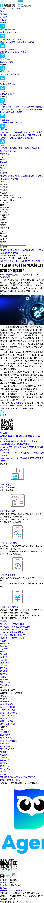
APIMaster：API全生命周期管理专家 (15, 629)
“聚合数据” (19, 403)
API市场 (3, 14)
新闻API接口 (5, 735)
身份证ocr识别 (6, 718)
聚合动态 (4, 162)
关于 (2, 157)
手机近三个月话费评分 (9, 607)
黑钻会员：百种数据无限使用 (12, 638)
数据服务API (5, 755)
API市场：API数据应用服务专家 (13, 624)
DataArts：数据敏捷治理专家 (12, 632)
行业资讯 (4, 261)
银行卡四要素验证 (7, 707)
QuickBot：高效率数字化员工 (12, 635)
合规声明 (4, 674)
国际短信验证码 (6, 721)
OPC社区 (4, 17)
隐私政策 (4, 671)
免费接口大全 (5, 760)
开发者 (3, 641)
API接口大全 (5, 769)
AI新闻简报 (26, 176)
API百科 (3, 168)
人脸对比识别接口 (7, 715)
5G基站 (11, 176)
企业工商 (12, 436)
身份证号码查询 (6, 738)
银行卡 (34, 176)
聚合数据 (10, 275)
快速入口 (4, 677)
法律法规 (4, 665)
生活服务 (4, 436)
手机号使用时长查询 (8, 713)
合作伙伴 (4, 165)
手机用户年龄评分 (7, 575)
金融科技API (5, 766)
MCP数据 (4, 679)
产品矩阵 (4, 20)
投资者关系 (4, 154)
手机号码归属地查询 (8, 741)
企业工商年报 (5, 484)
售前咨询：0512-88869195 (12, 890)
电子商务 (36, 436)
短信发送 (4, 176)
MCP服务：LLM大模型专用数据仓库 (15, 627)
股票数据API (5, 746)
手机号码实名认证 (7, 710)
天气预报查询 (5, 732)
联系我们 (4, 696)
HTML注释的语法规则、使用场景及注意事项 (18, 441)
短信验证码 (4, 701)
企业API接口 (5, 757)
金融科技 (20, 436)
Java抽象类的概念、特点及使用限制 (15, 444)
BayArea (3, 646)
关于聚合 (4, 159)
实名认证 (14, 179)
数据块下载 (4, 684)
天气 (39, 176)
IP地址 (2, 729)
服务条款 (4, 668)
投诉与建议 (4, 663)
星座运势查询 (5, 743)
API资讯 (3, 771)
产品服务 (4, 621)
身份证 (18, 176)
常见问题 (4, 660)
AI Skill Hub (5, 682)
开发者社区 (4, 643)
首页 (2, 11)
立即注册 (4, 888)
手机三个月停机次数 (8, 543)
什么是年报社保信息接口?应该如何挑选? (27, 261)
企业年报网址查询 (7, 511)
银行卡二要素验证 (7, 724)
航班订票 (6, 179)
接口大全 (28, 436)
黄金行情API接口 (7, 749)
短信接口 (4, 774)
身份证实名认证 (6, 704)
